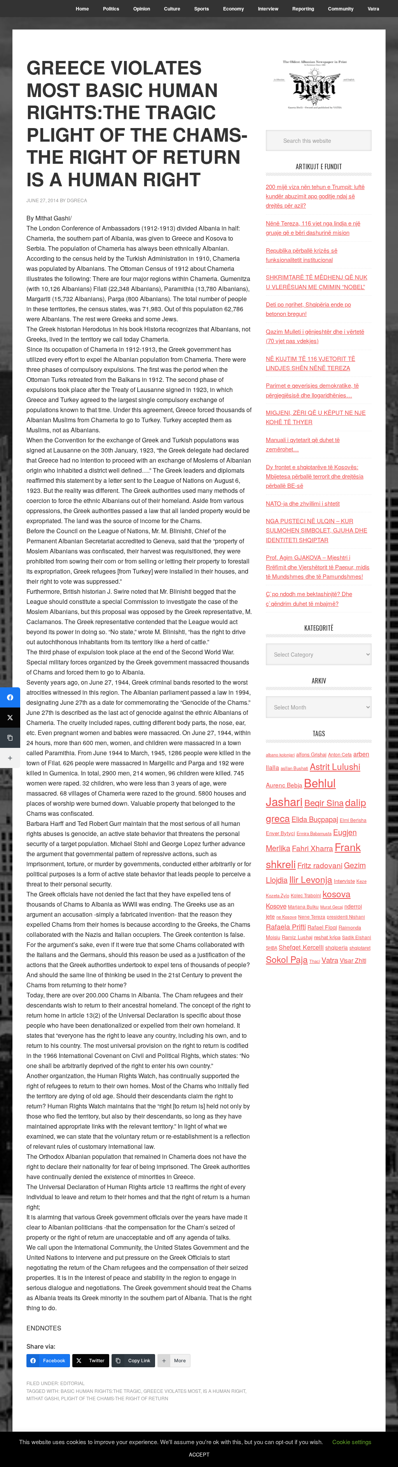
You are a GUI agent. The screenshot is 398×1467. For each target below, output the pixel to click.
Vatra (329, 959)
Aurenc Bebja (284, 784)
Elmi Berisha (353, 820)
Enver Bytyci (280, 833)
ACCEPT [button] (199, 1454)
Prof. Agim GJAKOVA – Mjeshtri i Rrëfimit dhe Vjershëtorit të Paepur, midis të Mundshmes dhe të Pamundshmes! (318, 566)
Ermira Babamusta (314, 833)
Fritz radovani (319, 865)
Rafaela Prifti (286, 926)
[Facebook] (10, 697)
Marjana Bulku (303, 906)
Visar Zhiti (353, 960)
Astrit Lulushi (335, 766)
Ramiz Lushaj (297, 937)
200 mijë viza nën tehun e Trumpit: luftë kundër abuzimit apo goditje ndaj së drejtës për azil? (315, 196)
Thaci (314, 961)
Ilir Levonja (310, 879)
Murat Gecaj (331, 907)
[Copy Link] (10, 738)
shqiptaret (359, 947)
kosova (337, 893)
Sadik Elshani (356, 937)
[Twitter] (10, 717)
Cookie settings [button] (352, 1442)
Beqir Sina (324, 802)
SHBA (271, 948)
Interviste (344, 880)
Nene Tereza (311, 916)
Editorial (72, 1383)
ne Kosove (286, 917)
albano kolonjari (280, 755)
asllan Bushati (294, 768)
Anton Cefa (340, 754)
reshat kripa (327, 937)
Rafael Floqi (322, 927)
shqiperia (336, 947)
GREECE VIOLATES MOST (172, 1390)
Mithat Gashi (42, 1398)
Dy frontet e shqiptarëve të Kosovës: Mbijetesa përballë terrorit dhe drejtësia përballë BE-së (314, 476)
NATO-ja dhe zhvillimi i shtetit (303, 503)
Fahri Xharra (312, 848)
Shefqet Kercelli (301, 947)
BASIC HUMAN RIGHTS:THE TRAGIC (101, 1390)
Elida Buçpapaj (315, 819)
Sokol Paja (287, 959)
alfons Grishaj (311, 754)
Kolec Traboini (306, 895)
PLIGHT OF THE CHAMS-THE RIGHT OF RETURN (114, 1398)
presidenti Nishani (346, 917)
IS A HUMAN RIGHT (224, 1390)
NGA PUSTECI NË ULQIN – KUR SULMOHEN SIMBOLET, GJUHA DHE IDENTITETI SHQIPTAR (316, 530)
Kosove (276, 905)
